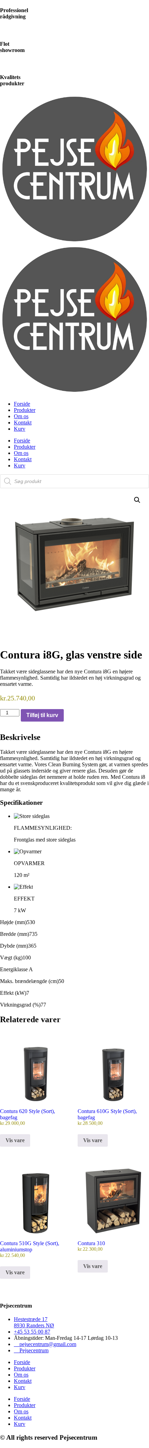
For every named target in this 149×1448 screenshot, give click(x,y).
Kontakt (23, 422)
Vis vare (15, 1140)
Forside (22, 404)
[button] (137, 500)
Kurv (19, 429)
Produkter (24, 410)
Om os (21, 416)
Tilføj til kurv (42, 715)
